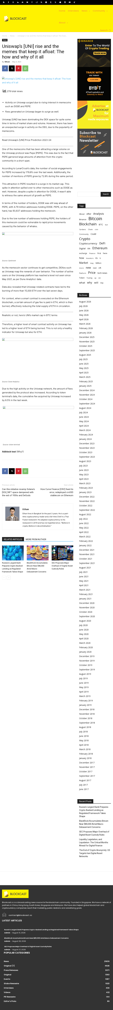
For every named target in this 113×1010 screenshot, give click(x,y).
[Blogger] (3, 2)
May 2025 (84, 368)
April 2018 (84, 744)
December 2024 (86, 390)
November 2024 (87, 394)
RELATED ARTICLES (13, 539)
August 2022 (85, 514)
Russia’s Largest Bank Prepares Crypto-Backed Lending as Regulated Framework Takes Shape (93, 811)
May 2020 (84, 634)
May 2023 (84, 474)
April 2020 (84, 638)
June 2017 (84, 789)
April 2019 (84, 691)
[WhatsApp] (25, 68)
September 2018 (87, 722)
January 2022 (85, 545)
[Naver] (27, 2)
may (92, 263)
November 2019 (87, 660)
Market (83, 262)
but (106, 225)
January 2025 (85, 385)
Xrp (101, 282)
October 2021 (85, 558)
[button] (105, 30)
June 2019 (84, 682)
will (96, 282)
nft (100, 268)
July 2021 (83, 572)
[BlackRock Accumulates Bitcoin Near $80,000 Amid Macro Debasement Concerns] (37, 552)
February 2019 (86, 700)
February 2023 (86, 487)
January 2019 (85, 705)
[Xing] (74, 2)
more (81, 268)
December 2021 (86, 549)
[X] (55, 2)
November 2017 (87, 767)
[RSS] (41, 2)
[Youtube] (69, 2)
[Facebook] (8, 2)
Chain (90, 229)
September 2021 (87, 563)
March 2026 (84, 323)
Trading (89, 278)
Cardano (82, 229)
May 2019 (84, 687)
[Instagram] (13, 2)
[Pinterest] (32, 2)
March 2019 (84, 696)
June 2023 (84, 470)
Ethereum (99, 248)
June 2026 (84, 310)
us (99, 278)
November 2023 (87, 447)
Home (4, 36)
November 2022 (87, 501)
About (81, 214)
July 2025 (83, 359)
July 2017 (83, 784)
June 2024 (84, 416)
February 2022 (86, 541)
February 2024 (86, 434)
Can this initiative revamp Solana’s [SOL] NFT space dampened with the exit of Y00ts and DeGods (18, 492)
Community (84, 234)
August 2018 (85, 727)
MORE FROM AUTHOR (36, 539)
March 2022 (84, 536)
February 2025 (86, 381)
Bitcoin (95, 218)
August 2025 (85, 354)
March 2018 (84, 749)
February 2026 (86, 328)
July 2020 (83, 625)
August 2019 (85, 674)
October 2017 (85, 771)
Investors (89, 258)
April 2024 (84, 425)
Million (98, 263)
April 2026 (84, 319)
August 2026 (85, 301)
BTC (101, 224)
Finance (92, 253)
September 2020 (87, 616)
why (89, 282)
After (89, 213)
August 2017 (85, 780)
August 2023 (85, 461)
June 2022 (84, 523)
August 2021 (85, 567)
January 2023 (85, 492)
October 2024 (85, 399)
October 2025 (85, 346)
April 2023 (84, 479)
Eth (89, 248)
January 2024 (85, 439)
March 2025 (84, 377)
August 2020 (85, 620)
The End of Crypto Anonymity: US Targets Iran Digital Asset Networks (94, 853)
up (95, 278)
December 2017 (86, 762)
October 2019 (85, 665)
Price (91, 272)
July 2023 (83, 465)
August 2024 (85, 408)
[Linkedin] (17, 2)
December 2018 (86, 709)
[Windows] (60, 2)
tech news (102, 273)
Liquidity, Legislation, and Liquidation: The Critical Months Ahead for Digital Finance (93, 842)
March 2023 (84, 483)
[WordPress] (65, 2)
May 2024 (84, 421)
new (88, 267)
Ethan (7, 62)
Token (82, 278)
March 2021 (84, 589)
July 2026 (83, 306)
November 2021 (87, 554)
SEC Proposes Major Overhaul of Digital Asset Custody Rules (62, 566)
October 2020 (85, 611)
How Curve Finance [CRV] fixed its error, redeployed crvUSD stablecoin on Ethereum (56, 492)
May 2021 (84, 580)
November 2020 (87, 607)
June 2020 (84, 629)
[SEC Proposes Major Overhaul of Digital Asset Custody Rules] (62, 552)
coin (96, 229)
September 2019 (87, 669)
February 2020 (86, 647)
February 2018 (86, 753)
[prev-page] (4, 577)
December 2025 (86, 337)
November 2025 (87, 341)
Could (93, 234)
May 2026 (84, 315)
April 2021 (84, 585)
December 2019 (86, 656)
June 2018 (84, 736)
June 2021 (84, 576)
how (81, 257)
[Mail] (22, 2)
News (12, 36)
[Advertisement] (94, 171)
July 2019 (83, 678)
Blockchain (88, 224)
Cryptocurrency (88, 243)
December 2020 (86, 603)
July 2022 (83, 518)
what (82, 282)
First (99, 253)
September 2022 (87, 510)
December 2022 (86, 496)
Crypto (84, 238)
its (96, 258)
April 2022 (84, 532)
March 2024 (84, 430)
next (95, 268)
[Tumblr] (50, 2)
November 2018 (87, 713)
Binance (82, 219)
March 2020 (84, 643)
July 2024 (83, 412)
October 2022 (85, 505)
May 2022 (84, 527)
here (105, 253)
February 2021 (86, 594)
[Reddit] (36, 2)
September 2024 (87, 403)
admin (7, 933)
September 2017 (87, 775)
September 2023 (87, 456)
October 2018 (85, 718)
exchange (83, 253)
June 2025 (84, 363)
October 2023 (85, 452)
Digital (82, 248)
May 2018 (84, 740)
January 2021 (85, 598)
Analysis (98, 213)
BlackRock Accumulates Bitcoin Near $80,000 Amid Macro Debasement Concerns (93, 824)
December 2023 (86, 443)
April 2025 (84, 372)
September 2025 (87, 350)
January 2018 (85, 758)
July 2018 (83, 731)
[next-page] (8, 577)
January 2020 (85, 651)
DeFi (102, 243)
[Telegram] (46, 2)
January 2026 (85, 332)
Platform (82, 273)
